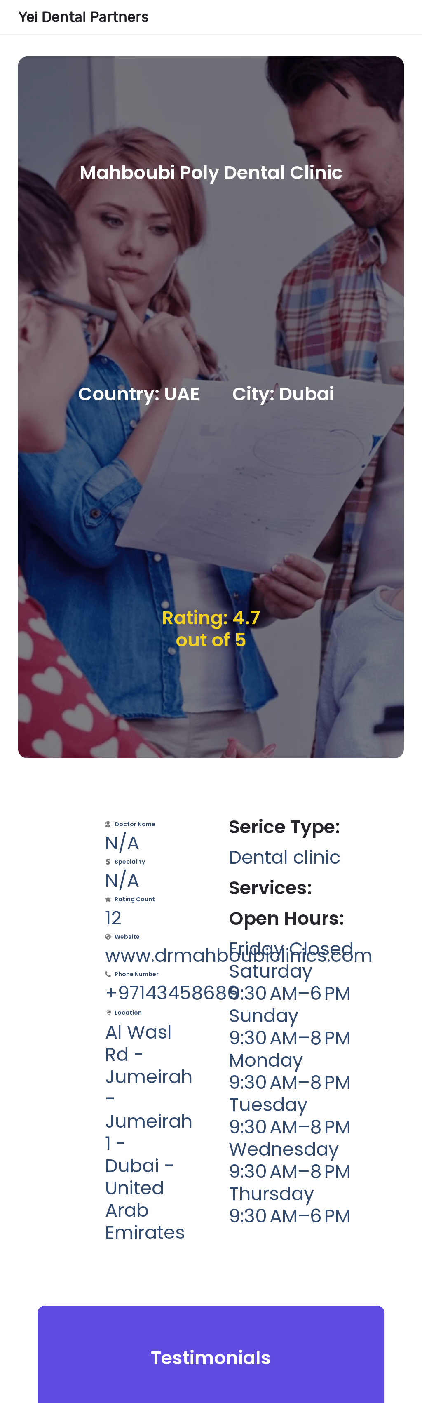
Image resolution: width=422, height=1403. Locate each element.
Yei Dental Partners (83, 17)
